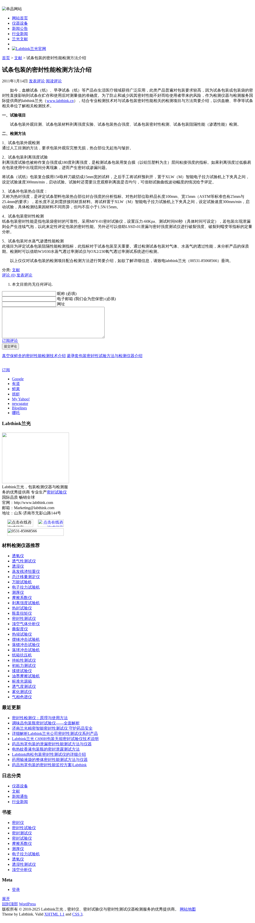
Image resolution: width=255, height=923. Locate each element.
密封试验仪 (57, 492)
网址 (61, 304)
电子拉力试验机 (26, 587)
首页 (6, 58)
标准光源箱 (22, 681)
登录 (16, 889)
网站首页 (20, 18)
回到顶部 (10, 904)
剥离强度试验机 (26, 603)
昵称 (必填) (66, 293)
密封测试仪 (22, 833)
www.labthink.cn (60, 101)
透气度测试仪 (24, 686)
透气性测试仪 (24, 561)
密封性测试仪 (24, 618)
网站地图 (188, 909)
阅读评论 (54, 81)
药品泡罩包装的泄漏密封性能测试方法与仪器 (52, 744)
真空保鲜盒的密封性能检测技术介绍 (34, 356)
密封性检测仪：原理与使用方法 (40, 718)
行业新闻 (20, 34)
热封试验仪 (22, 608)
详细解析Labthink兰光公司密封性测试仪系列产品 (55, 733)
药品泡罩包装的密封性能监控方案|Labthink (49, 765)
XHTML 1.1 (54, 914)
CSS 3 (77, 914)
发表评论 (37, 81)
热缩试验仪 (22, 634)
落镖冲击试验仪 (26, 645)
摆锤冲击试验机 (26, 639)
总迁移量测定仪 (26, 577)
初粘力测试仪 (24, 665)
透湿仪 (18, 566)
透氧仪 (18, 556)
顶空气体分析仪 (26, 624)
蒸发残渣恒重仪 (26, 571)
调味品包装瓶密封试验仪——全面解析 (46, 723)
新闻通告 (20, 796)
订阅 (6, 370)
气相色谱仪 (22, 697)
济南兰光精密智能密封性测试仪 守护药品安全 (52, 728)
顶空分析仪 (22, 870)
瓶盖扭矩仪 (22, 613)
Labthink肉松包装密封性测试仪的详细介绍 (49, 754)
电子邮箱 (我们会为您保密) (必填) (86, 299)
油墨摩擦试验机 (26, 676)
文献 (18, 58)
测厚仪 (18, 592)
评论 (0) (8, 275)
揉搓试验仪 (22, 671)
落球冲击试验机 (26, 650)
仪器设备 (20, 23)
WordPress (27, 904)
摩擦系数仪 (22, 598)
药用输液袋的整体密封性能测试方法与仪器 (50, 760)
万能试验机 (22, 582)
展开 (6, 899)
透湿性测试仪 (24, 864)
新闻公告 (20, 28)
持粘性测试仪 (24, 660)
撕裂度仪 (20, 629)
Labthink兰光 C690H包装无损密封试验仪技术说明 (55, 739)
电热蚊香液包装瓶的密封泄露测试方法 (46, 749)
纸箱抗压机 (22, 655)
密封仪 (18, 822)
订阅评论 (10, 340)
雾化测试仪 (22, 692)
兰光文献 (20, 39)
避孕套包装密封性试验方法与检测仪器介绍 (104, 356)
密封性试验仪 (24, 828)
